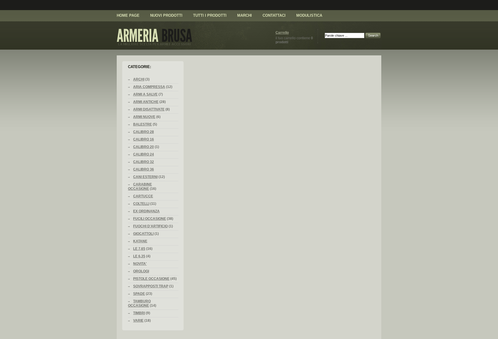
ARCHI (138, 79)
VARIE (138, 321)
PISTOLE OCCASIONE (151, 279)
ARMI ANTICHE (146, 102)
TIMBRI (139, 313)
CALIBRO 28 (143, 132)
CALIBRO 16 (143, 139)
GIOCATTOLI (143, 234)
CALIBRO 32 (143, 162)
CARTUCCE (143, 196)
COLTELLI (141, 204)
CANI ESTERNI (145, 177)
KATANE (140, 241)
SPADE (139, 294)
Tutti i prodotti (210, 15)
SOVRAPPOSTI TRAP (150, 286)
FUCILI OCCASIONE (149, 219)
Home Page (128, 15)
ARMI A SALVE (145, 94)
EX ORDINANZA (146, 211)
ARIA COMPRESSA (149, 87)
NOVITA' (140, 264)
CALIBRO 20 (143, 147)
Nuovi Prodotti (166, 15)
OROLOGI (141, 271)
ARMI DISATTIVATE (149, 109)
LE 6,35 (139, 256)
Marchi (244, 15)
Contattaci (274, 15)
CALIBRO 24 (143, 154)
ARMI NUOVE (144, 117)
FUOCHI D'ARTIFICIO (150, 226)
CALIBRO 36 (143, 169)
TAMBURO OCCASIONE (139, 303)
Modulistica (309, 15)
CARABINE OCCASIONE (140, 186)
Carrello (282, 33)
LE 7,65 (139, 249)
